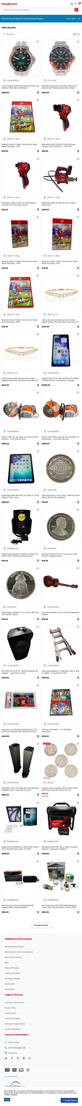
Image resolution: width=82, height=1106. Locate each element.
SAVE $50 (47, 778)
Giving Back (9, 989)
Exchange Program (12, 978)
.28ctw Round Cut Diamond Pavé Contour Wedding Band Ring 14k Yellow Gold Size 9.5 (60, 321)
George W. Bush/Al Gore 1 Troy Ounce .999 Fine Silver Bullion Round (59, 555)
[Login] (72, 4)
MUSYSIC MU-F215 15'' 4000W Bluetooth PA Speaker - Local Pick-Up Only (20, 672)
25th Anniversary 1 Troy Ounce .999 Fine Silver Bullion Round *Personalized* (61, 496)
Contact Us (12, 1053)
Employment (10, 984)
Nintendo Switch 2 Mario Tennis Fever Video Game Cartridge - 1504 (19, 262)
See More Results (41, 925)
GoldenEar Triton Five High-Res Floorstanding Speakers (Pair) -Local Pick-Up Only (20, 789)
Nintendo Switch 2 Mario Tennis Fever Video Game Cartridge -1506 (19, 321)
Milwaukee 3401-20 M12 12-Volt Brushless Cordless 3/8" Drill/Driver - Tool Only (59, 145)
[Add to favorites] (75, 4)
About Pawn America (13, 957)
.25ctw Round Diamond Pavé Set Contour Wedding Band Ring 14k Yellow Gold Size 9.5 (20, 379)
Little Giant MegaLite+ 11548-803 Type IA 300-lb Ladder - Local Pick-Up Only (61, 672)
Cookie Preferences (13, 1029)
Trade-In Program (12, 968)
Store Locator (13, 1042)
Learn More (71, 19)
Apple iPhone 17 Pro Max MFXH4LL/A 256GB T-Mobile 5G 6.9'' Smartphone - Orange (60, 379)
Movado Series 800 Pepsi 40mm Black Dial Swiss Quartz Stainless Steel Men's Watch (59, 87)
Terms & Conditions (12, 1018)
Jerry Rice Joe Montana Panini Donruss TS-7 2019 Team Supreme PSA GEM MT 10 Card (20, 730)
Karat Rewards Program (14, 947)
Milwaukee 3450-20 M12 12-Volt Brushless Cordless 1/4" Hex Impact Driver (19, 204)
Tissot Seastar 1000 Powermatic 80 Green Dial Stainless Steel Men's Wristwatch (20, 87)
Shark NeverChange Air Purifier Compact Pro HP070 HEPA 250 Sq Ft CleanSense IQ (20, 555)
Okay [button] (7, 1099)
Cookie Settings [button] (71, 1100)
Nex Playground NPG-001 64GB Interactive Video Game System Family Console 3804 (59, 906)
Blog (6, 962)
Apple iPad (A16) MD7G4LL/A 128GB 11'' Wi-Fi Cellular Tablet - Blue (20, 496)
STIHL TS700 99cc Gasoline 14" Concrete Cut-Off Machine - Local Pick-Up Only (60, 438)
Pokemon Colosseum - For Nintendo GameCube (56, 730)
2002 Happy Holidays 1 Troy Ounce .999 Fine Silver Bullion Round (20, 613)
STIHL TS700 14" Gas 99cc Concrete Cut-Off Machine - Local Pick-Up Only (20, 438)
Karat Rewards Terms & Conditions (19, 952)
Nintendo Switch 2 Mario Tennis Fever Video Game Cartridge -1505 (59, 262)
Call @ (17, 1048)
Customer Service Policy (15, 1002)
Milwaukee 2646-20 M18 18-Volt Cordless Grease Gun (58, 204)
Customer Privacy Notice (15, 1024)
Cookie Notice (10, 1013)
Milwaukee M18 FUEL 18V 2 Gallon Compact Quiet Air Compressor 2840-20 (60, 848)
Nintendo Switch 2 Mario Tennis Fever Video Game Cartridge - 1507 (19, 145)
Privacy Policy (10, 1008)
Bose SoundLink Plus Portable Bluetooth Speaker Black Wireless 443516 (18, 906)
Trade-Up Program (12, 973)
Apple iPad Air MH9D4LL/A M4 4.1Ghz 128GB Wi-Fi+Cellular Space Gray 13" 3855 (20, 848)
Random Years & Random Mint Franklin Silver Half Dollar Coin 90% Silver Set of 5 (60, 789)
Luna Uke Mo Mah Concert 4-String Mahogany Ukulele (60, 613)
